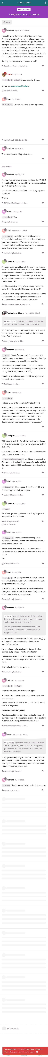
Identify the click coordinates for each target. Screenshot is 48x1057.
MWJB (7, 785)
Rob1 (7, 355)
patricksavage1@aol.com (20, 86)
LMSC (7, 509)
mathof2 (8, 80)
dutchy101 (11, 321)
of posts (23, 3)
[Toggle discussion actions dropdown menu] (45, 3)
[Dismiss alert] (37, 1052)
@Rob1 (17, 80)
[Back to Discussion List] (2, 3)
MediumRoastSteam (13, 459)
